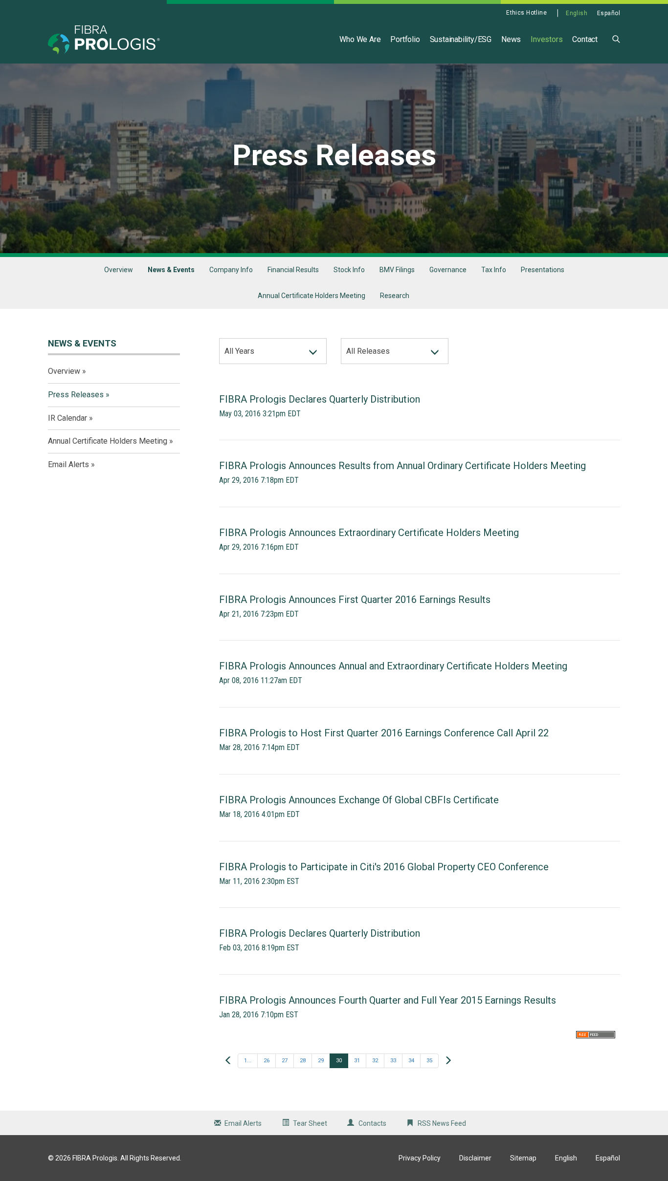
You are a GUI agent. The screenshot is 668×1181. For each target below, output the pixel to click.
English (576, 13)
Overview (118, 270)
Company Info (231, 270)
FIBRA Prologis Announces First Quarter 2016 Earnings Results (354, 599)
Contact (585, 39)
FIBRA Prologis (94, 1158)
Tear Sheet (310, 1123)
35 (429, 1060)
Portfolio (405, 39)
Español (608, 13)
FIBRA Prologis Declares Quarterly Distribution (319, 399)
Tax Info (493, 270)
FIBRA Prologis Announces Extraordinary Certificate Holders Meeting (369, 532)
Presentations (542, 270)
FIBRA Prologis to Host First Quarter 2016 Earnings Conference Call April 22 (384, 733)
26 (266, 1060)
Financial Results (293, 270)
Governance (448, 270)
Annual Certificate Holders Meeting (311, 296)
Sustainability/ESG (460, 39)
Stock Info (349, 270)
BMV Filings (397, 270)
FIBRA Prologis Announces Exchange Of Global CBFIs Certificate (359, 800)
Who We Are (359, 39)
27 (285, 1060)
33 (393, 1060)
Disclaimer (475, 1158)
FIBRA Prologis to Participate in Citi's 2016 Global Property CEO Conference (384, 867)
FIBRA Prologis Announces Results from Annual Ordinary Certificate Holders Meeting (402, 466)
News (511, 39)
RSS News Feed (442, 1123)
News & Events (171, 270)
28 (303, 1060)
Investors (546, 39)
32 (375, 1060)
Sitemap (523, 1158)
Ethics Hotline (526, 12)
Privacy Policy (420, 1158)
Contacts (372, 1123)
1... (247, 1060)
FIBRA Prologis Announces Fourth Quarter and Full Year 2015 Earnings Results (387, 1000)
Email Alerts (68, 464)
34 (411, 1060)
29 (321, 1060)
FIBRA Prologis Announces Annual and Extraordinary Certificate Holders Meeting (393, 666)
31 (357, 1060)
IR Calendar (67, 418)
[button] (616, 38)
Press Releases (76, 394)
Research (394, 296)
